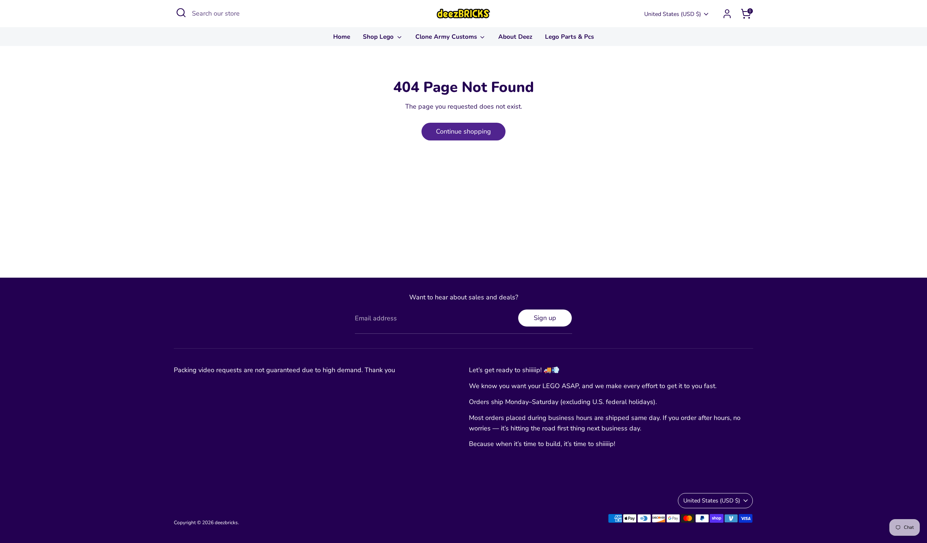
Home (341, 37)
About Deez (515, 37)
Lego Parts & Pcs (569, 37)
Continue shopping (463, 131)
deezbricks (226, 522)
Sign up (545, 317)
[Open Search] (181, 12)
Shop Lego (379, 37)
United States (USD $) (672, 14)
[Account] (727, 14)
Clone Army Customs (447, 37)
